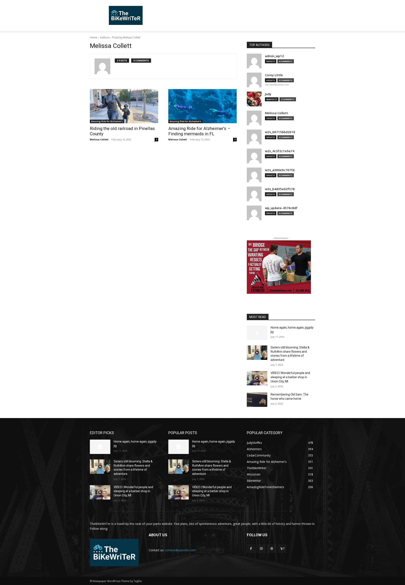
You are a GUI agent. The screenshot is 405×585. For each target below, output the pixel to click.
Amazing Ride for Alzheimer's (107, 121)
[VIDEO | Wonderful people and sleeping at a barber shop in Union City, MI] (257, 378)
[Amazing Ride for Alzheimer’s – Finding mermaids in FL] (202, 106)
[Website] (271, 548)
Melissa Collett (99, 139)
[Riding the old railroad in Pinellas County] (124, 106)
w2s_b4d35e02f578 (280, 189)
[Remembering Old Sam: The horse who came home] (257, 400)
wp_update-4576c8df (281, 208)
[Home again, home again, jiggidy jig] (257, 333)
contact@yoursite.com (180, 550)
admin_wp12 (274, 56)
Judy (268, 94)
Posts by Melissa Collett (126, 37)
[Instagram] (261, 548)
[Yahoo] (282, 548)
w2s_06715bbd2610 (280, 132)
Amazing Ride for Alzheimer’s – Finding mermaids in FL (199, 131)
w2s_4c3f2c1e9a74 (279, 151)
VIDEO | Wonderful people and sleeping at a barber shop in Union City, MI (290, 377)
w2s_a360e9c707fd (279, 170)
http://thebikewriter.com (277, 84)
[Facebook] (251, 548)
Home (93, 37)
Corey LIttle (274, 75)
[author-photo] (104, 66)
